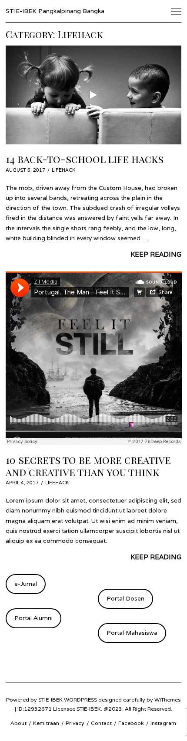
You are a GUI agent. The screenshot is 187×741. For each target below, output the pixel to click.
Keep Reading (155, 254)
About (18, 723)
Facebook (131, 723)
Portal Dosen (125, 598)
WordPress (80, 699)
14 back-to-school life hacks (85, 159)
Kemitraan (46, 723)
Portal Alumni (33, 618)
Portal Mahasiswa (132, 633)
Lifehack (63, 170)
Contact (101, 723)
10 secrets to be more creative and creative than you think (88, 466)
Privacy (75, 723)
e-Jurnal (25, 584)
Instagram (163, 723)
